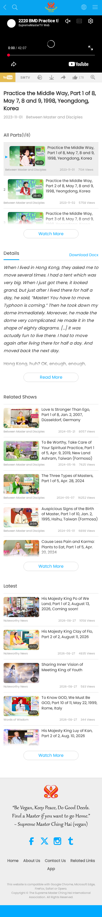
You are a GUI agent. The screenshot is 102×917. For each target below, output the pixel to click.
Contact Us (55, 860)
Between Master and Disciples (54, 117)
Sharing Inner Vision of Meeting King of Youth (62, 667)
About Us (31, 860)
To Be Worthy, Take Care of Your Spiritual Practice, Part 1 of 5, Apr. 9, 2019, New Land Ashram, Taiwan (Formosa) (68, 450)
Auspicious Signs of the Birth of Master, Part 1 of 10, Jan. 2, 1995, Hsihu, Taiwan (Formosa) (70, 514)
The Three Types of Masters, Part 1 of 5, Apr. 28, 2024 (67, 478)
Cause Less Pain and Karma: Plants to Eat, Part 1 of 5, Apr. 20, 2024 (68, 547)
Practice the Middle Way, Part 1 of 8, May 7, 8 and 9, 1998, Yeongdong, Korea (70, 153)
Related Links (82, 860)
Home (13, 860)
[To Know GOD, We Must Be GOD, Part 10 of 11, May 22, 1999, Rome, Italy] (21, 706)
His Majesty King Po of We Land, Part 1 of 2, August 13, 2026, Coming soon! (66, 604)
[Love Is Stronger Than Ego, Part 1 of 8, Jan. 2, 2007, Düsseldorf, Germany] (21, 418)
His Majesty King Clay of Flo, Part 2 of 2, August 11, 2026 (67, 634)
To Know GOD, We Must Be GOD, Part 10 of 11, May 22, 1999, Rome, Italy (69, 703)
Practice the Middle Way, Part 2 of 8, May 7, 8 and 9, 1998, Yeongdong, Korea (70, 186)
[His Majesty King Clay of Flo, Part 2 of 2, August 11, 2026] (21, 640)
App (51, 868)
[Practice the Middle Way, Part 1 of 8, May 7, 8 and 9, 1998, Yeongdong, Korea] (27, 156)
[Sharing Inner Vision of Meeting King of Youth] (21, 673)
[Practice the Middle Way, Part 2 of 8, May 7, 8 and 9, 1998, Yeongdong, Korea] (25, 189)
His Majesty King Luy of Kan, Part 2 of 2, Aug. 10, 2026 (67, 733)
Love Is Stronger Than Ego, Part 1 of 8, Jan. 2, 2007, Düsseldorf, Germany (66, 415)
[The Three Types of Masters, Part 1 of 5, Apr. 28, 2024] (21, 484)
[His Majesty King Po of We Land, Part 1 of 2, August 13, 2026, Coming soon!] (21, 607)
